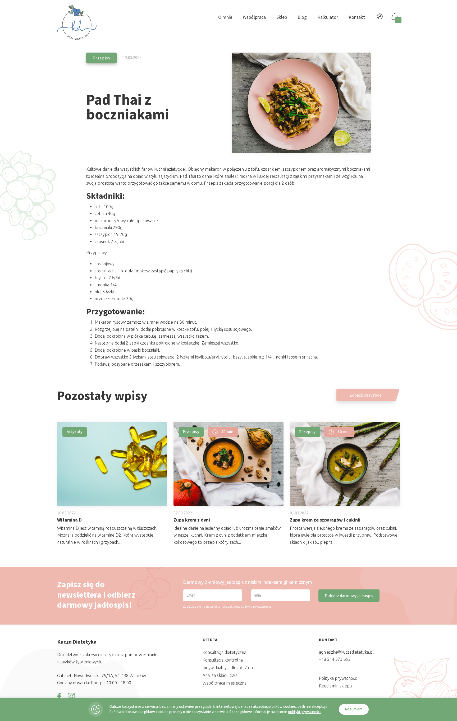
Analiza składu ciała (220, 675)
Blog (302, 17)
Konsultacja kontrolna (223, 660)
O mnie (225, 17)
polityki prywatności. (304, 712)
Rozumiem (353, 709)
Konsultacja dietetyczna (224, 652)
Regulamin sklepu (335, 685)
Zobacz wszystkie (365, 395)
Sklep (281, 17)
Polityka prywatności (338, 678)
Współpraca (254, 17)
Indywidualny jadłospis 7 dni (228, 667)
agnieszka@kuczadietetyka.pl (346, 652)
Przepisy (101, 58)
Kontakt (357, 17)
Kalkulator (327, 17)
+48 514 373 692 (335, 659)
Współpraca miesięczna (224, 683)
